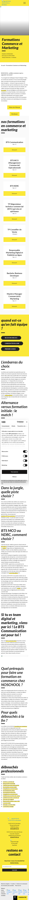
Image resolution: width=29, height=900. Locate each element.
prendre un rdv (10, 349)
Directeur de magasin (8, 799)
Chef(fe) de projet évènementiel (11, 785)
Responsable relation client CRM (11, 801)
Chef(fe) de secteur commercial (11, 797)
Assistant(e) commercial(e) (10, 787)
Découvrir (14, 149)
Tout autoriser (14, 472)
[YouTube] (25, 892)
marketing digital (13, 572)
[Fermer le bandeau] (26, 421)
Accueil (3, 65)
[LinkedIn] (20, 892)
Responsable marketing (9, 783)
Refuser (14, 476)
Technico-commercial (8, 781)
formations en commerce (20, 726)
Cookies (13, 883)
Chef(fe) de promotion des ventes (11, 795)
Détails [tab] (13, 426)
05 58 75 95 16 (14, 837)
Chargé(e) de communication (10, 788)
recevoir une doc (11, 338)
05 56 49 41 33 (14, 829)
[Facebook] (15, 892)
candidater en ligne (12, 343)
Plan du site (18, 885)
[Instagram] (9, 892)
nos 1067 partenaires (12, 433)
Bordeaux (14, 114)
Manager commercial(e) (9, 804)
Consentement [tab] (5, 426)
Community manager (8, 806)
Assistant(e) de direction (9, 792)
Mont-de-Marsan (14, 107)
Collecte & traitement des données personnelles (14, 884)
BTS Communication (11, 640)
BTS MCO (4, 546)
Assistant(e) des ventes (9, 790)
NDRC (4, 548)
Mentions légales (5, 883)
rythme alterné (8, 395)
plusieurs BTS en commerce (8, 516)
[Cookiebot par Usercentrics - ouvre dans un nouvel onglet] (17, 422)
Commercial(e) (7, 803)
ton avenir (3, 90)
